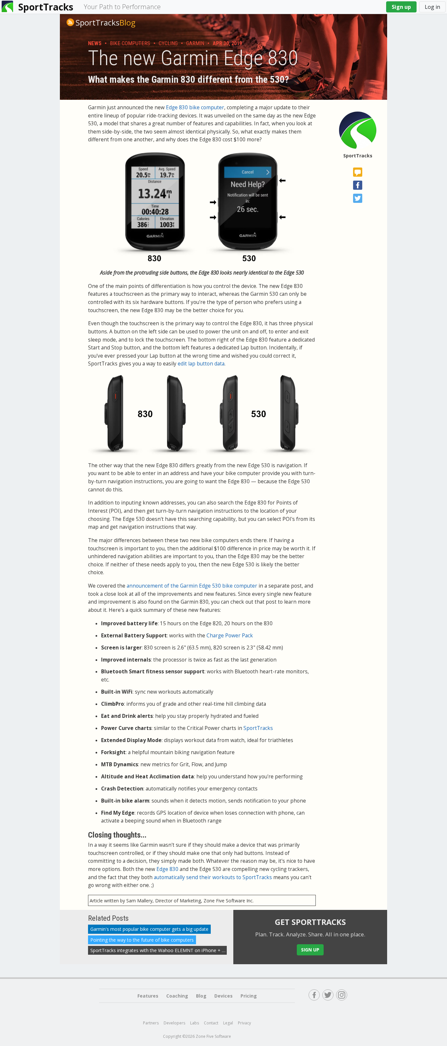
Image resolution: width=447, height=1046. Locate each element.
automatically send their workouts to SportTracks (213, 877)
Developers (174, 1023)
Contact (211, 1023)
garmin (195, 43)
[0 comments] (357, 172)
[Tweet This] (357, 198)
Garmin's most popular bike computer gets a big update (149, 929)
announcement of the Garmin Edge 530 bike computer (192, 585)
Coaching (177, 996)
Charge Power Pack (229, 635)
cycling (168, 43)
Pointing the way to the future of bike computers (142, 940)
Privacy (244, 1023)
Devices (223, 996)
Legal (228, 1023)
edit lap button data (201, 363)
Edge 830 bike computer (195, 107)
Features (147, 996)
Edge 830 (167, 869)
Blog (105, 22)
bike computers (130, 43)
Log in (432, 6)
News (94, 43)
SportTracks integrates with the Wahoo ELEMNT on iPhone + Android (164, 950)
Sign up (401, 6)
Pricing (249, 996)
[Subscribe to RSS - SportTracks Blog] (70, 22)
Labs (194, 1023)
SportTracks (45, 7)
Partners (151, 1023)
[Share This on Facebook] (357, 185)
